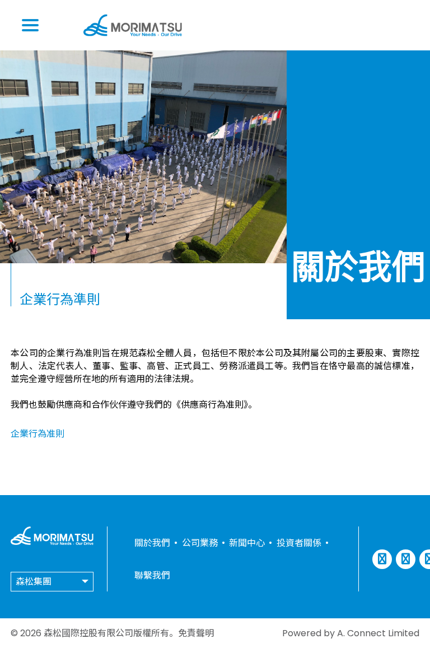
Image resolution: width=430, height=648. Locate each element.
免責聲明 (196, 633)
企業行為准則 (37, 433)
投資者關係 (299, 543)
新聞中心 (247, 543)
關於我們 (152, 543)
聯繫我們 (152, 575)
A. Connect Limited (378, 633)
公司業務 (200, 543)
